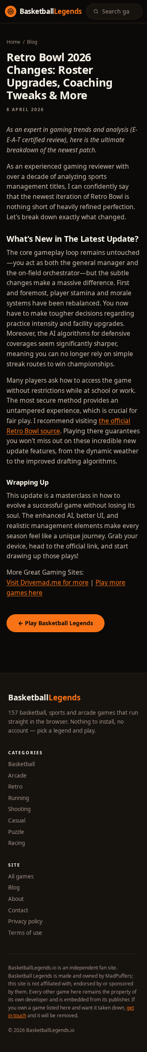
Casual (16, 820)
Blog (32, 41)
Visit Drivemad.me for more (48, 582)
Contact (18, 910)
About (16, 899)
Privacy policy (25, 921)
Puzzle (16, 832)
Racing (16, 843)
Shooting (19, 809)
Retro (15, 786)
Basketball (21, 764)
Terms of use (25, 932)
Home (13, 41)
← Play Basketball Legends (55, 623)
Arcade (17, 775)
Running (18, 798)
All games (20, 876)
